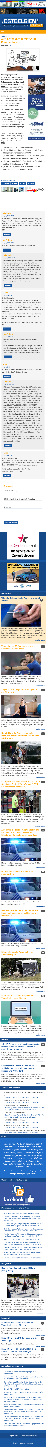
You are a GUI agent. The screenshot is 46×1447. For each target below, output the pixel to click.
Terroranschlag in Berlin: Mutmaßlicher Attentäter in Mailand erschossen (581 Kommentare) (24, 1378)
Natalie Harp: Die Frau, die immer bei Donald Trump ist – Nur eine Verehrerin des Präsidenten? (23, 1254)
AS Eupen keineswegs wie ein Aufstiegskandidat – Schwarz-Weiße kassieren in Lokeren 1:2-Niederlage (22, 1243)
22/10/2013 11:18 (8, 216)
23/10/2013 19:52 (8, 455)
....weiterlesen (39, 640)
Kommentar (8, 507)
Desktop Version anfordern (23, 1443)
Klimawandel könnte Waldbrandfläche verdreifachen (21, 1097)
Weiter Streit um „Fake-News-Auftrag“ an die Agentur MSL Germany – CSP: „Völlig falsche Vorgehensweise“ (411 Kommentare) (23, 1399)
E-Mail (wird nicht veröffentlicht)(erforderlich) (19, 499)
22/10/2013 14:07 (8, 295)
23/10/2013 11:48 (9, 384)
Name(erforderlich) (10, 491)
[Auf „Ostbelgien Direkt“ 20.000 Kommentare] (23, 60)
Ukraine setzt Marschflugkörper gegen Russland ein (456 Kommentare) (24, 1393)
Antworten (7, 234)
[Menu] (2, 32)
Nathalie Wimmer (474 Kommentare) (17, 1389)
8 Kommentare (14, 46)
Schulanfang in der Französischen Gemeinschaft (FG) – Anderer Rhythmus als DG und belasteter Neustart (24, 1109)
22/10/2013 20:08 (8, 367)
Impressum (14, 1436)
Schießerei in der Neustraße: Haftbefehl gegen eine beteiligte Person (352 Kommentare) (24, 1425)
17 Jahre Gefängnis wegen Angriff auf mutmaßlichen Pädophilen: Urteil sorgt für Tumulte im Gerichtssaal (24, 1225)
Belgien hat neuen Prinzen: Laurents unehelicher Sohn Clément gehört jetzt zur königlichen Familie (23, 1248)
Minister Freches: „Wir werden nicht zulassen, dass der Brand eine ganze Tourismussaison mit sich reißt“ (23, 1235)
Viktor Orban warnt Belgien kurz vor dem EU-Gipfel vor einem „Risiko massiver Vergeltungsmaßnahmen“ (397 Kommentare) (23, 1411)
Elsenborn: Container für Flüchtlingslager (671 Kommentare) (20, 1373)
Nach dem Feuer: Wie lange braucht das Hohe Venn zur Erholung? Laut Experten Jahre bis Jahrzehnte (23, 1230)
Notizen (4, 36)
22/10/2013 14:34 (9, 337)
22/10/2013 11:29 (8, 243)
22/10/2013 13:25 (9, 258)
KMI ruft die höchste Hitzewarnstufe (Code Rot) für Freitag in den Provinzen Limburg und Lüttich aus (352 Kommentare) (24, 1418)
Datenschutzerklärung (29, 1436)
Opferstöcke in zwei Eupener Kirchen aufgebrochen (22, 1239)
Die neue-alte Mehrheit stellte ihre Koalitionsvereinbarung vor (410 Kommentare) (24, 1405)
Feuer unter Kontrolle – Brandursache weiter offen (21, 1213)
